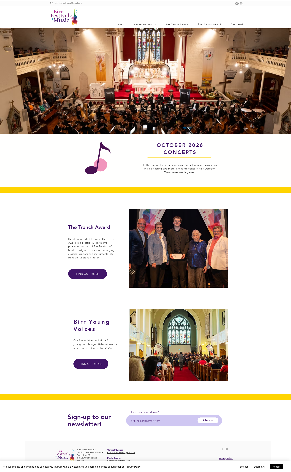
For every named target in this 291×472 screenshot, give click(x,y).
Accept (276, 466)
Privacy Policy (133, 466)
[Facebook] (237, 3)
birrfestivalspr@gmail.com (118, 460)
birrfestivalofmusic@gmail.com (68, 3)
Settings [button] (244, 466)
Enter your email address (144, 412)
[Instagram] (241, 3)
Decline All (259, 466)
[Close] (287, 466)
